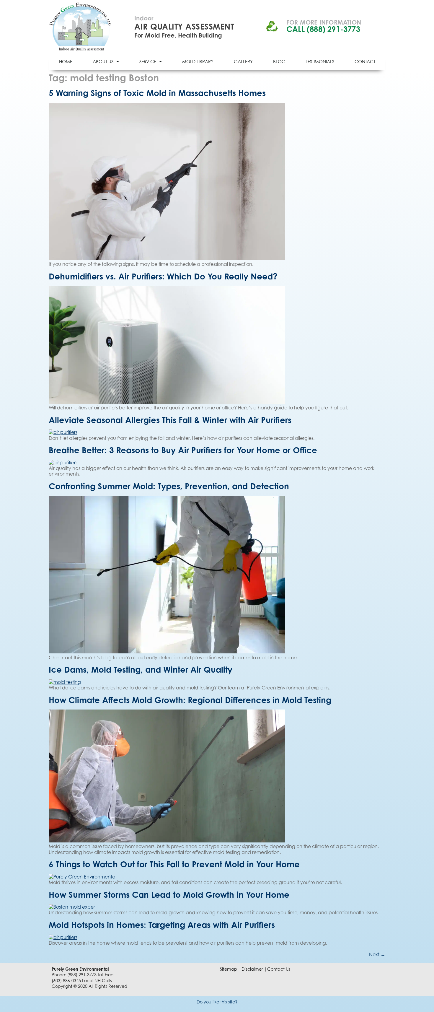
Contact (365, 61)
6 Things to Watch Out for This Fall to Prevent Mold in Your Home (174, 864)
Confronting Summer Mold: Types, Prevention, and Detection (169, 486)
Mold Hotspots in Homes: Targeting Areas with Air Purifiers (162, 925)
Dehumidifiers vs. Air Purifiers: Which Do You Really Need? (163, 276)
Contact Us (278, 969)
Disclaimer (252, 969)
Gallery (243, 61)
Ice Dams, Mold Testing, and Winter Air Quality (140, 669)
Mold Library (197, 61)
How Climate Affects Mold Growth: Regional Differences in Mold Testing (190, 700)
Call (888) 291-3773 (323, 29)
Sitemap (228, 969)
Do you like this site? (217, 1001)
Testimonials (320, 61)
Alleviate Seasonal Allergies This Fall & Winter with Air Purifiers (170, 420)
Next (377, 954)
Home (65, 61)
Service (147, 61)
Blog (279, 61)
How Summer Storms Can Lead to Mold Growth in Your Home (169, 894)
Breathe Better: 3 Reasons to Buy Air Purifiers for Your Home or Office (183, 450)
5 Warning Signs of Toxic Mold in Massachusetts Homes (157, 93)
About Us (103, 61)
